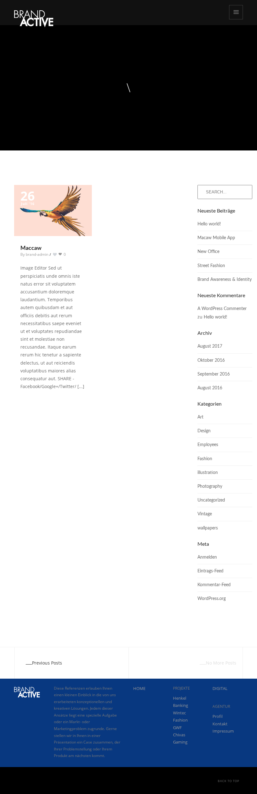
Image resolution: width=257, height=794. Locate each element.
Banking (180, 705)
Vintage (204, 514)
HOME (139, 688)
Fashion (204, 459)
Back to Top (228, 781)
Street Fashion (211, 266)
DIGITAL (220, 688)
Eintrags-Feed (210, 571)
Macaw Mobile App (216, 238)
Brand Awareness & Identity (224, 279)
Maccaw (30, 248)
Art (200, 417)
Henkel (179, 698)
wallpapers (207, 528)
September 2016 (213, 374)
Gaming (180, 742)
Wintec (179, 713)
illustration (207, 473)
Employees (207, 445)
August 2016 (209, 388)
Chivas (179, 735)
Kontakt (220, 724)
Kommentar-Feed (214, 585)
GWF (177, 727)
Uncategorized (211, 500)
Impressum (223, 731)
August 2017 (209, 346)
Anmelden (207, 557)
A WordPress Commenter (222, 309)
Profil (217, 716)
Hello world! (209, 224)
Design (204, 431)
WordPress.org (211, 599)
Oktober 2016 (211, 360)
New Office (208, 252)
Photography (209, 486)
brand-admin (37, 254)
